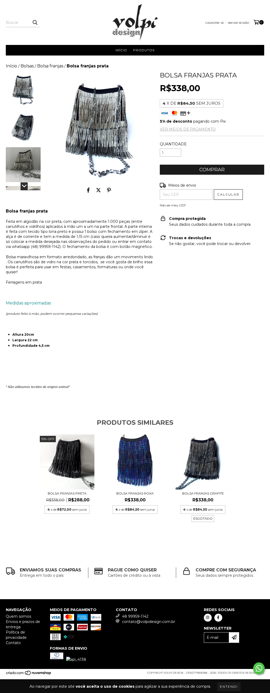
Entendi (229, 687)
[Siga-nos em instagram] (208, 618)
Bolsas (27, 65)
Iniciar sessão (238, 23)
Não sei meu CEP (173, 205)
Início (121, 50)
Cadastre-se (214, 23)
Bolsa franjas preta (67, 493)
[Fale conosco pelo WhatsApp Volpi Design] (259, 668)
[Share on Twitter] (98, 190)
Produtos (144, 50)
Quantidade (173, 144)
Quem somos (18, 616)
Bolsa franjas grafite (203, 493)
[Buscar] (35, 22)
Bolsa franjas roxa (135, 493)
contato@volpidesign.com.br (148, 621)
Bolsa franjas (50, 65)
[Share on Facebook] (88, 190)
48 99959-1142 (135, 616)
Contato (13, 642)
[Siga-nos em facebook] (218, 618)
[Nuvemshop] (29, 674)
